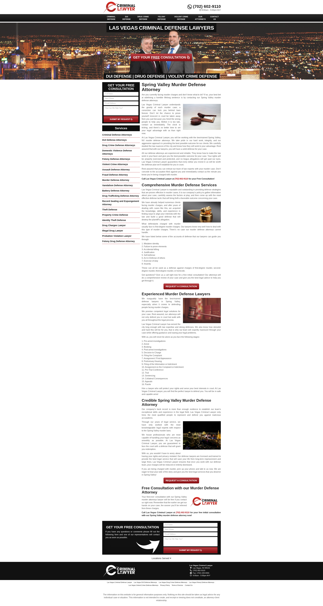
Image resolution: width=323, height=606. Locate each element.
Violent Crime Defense (181, 18)
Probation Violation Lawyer (116, 236)
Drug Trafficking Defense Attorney (120, 196)
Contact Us (214, 18)
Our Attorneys (200, 18)
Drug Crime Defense (143, 18)
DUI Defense (126, 18)
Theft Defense (109, 209)
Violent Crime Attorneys (115, 164)
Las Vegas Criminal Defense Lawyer (119, 582)
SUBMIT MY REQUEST (120, 119)
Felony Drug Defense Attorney (118, 241)
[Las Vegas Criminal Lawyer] (120, 570)
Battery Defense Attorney (115, 190)
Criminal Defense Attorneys (117, 135)
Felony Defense (161, 18)
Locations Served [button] (161, 558)
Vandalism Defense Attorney (117, 185)
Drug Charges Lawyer (114, 225)
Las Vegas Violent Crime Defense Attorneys (143, 585)
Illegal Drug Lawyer (112, 230)
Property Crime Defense (115, 215)
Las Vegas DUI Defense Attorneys (145, 582)
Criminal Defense (111, 18)
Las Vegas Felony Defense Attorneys (201, 582)
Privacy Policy (165, 585)
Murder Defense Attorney (115, 180)
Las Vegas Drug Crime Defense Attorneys (173, 582)
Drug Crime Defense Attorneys (118, 145)
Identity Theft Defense (114, 220)
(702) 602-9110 (206, 6)
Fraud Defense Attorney (115, 175)
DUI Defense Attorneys (114, 140)
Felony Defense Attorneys (116, 159)
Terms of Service (177, 585)
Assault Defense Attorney (116, 169)
